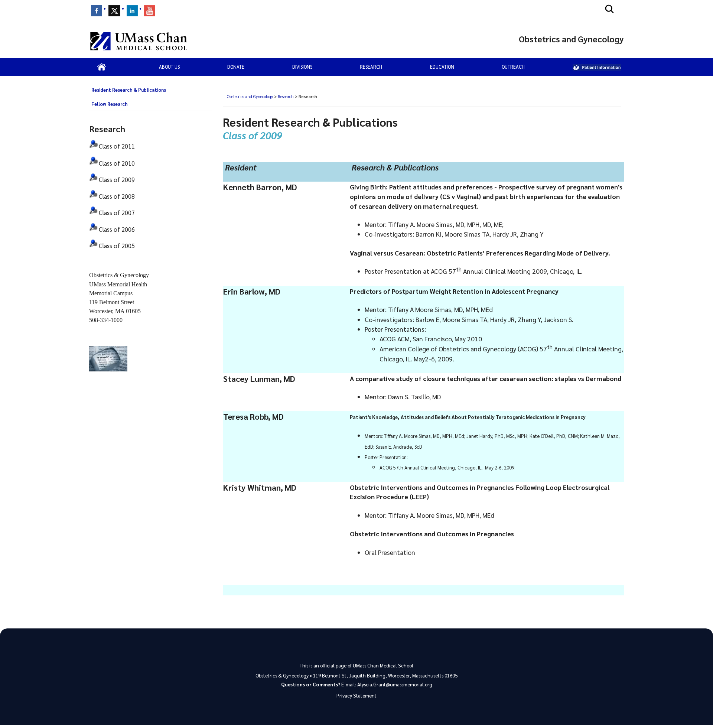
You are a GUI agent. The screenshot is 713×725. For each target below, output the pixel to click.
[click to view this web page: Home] (101, 67)
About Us (169, 67)
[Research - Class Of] (93, 149)
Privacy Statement (356, 695)
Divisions (302, 67)
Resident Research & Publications (128, 90)
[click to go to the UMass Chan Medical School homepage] (138, 41)
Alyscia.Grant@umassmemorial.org (394, 684)
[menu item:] (96, 11)
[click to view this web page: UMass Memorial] (597, 67)
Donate (235, 67)
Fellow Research (109, 104)
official (327, 665)
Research (371, 67)
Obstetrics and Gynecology (250, 96)
